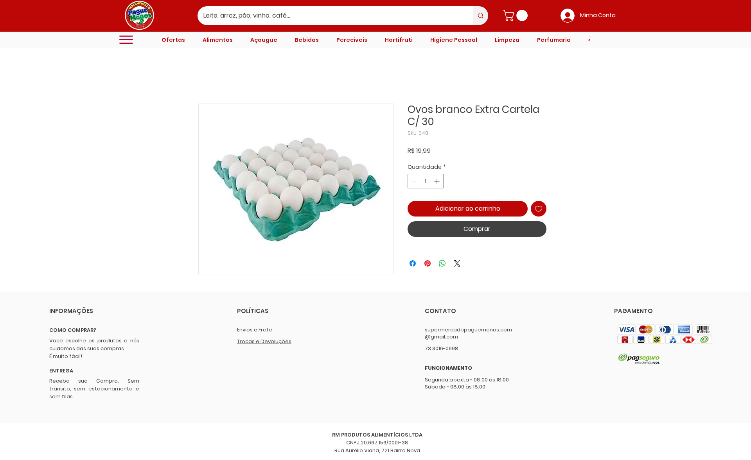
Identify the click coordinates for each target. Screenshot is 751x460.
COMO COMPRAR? (72, 330)
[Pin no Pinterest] (427, 263)
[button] (516, 15)
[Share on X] (457, 263)
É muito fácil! (65, 356)
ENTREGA (61, 370)
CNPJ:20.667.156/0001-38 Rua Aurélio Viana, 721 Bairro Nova (377, 446)
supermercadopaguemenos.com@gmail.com (468, 333)
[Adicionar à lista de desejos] (538, 209)
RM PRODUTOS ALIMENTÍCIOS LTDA (377, 435)
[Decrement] (414, 181)
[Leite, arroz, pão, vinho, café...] (480, 15)
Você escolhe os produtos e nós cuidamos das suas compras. (94, 344)
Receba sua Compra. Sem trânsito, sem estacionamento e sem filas (94, 388)
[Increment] (437, 181)
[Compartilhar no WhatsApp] (442, 263)
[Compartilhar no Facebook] (412, 263)
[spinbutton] (426, 181)
